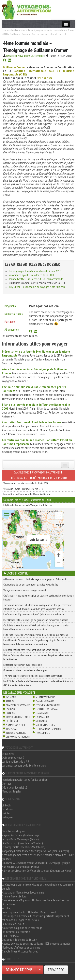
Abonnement (12, 329)
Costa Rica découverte (48, 705)
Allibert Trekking (45, 697)
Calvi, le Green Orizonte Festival (20, 951)
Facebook (7, 809)
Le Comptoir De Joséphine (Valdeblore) (23, 847)
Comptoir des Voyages (18, 705)
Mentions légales (12, 791)
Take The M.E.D (10, 936)
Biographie (11, 306)
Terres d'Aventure (16, 733)
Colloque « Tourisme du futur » (19, 939)
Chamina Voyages (45, 701)
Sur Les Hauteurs (45, 725)
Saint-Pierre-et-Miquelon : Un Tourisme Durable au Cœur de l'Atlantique (35, 902)
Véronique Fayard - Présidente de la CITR (31, 275)
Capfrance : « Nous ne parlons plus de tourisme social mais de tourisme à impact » (38, 597)
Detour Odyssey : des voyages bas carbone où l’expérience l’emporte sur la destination (38, 657)
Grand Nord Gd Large (18, 717)
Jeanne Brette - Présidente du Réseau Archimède (36, 279)
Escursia (10, 709)
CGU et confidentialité (14, 787)
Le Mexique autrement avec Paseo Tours (22, 665)
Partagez (10, 322)
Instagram (7, 817)
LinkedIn (6, 805)
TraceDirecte (43, 733)
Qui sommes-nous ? (13, 757)
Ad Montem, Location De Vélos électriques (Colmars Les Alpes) (37, 870)
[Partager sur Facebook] (4, 61)
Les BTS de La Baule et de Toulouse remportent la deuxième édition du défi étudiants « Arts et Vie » (38, 683)
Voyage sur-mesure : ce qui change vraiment (24, 590)
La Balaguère (43, 717)
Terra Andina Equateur (48, 729)
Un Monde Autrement (18, 736)
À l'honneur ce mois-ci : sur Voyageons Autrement (34, 579)
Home (5, 30)
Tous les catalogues (13, 831)
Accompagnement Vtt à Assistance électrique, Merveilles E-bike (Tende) (38, 857)
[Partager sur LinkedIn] (9, 61)
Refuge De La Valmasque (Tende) (20, 839)
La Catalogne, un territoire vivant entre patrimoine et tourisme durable (37, 886)
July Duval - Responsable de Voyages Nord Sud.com (37, 287)
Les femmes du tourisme (16, 932)
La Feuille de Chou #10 (14, 924)
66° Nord (11, 697)
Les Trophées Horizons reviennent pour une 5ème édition (30, 650)
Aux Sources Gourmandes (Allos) (20, 867)
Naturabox (42, 721)
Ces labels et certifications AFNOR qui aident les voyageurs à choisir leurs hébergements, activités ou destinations (36, 627)
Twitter (6, 813)
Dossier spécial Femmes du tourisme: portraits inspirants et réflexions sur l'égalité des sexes (35, 918)
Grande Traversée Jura (14, 896)
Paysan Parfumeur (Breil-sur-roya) (21, 835)
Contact (6, 783)
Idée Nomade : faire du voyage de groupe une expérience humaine (35, 620)
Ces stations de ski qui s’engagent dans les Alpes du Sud (30, 584)
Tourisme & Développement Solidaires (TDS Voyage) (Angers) (36, 863)
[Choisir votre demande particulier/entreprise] (39, 969)
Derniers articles (14, 314)
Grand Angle (43, 713)
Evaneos (10, 713)
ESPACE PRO (56, 969)
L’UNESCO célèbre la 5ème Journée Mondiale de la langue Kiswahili (36, 635)
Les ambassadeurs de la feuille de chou (24, 765)
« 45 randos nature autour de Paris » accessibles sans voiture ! (33, 676)
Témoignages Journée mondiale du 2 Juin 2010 (35, 271)
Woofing (6, 908)
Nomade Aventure (15, 725)
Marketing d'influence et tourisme (21, 947)
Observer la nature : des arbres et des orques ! (25, 670)
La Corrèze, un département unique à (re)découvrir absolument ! (34, 614)
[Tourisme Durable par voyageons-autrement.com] (26, 9)
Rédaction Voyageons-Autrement (25, 56)
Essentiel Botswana (46, 709)
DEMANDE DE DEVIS (19, 969)
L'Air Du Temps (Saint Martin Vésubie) (22, 843)
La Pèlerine (12, 721)
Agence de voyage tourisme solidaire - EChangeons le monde (36, 943)
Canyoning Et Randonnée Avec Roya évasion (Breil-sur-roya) (35, 851)
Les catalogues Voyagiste (19, 692)
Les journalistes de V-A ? (15, 761)
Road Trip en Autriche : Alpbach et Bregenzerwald (29, 912)
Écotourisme (18, 30)
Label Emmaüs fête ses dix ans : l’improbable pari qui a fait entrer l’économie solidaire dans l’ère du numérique (35, 642)
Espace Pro (8, 754)
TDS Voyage (12, 729)
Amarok (10, 701)
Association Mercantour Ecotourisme (23, 892)
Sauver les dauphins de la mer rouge (22, 928)
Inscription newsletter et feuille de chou (25, 779)
